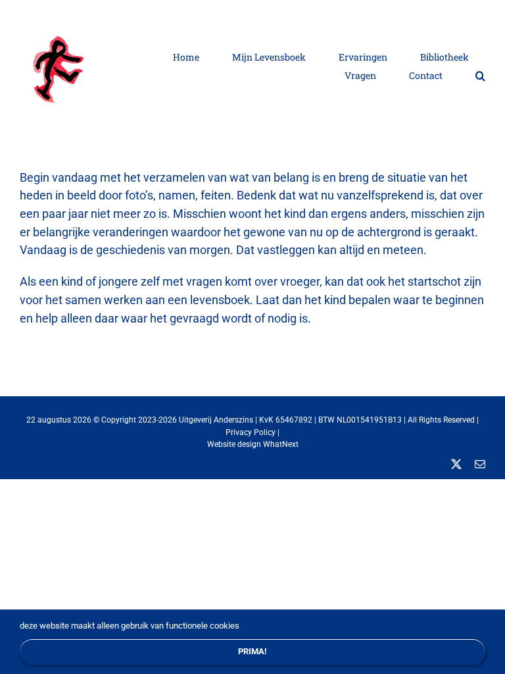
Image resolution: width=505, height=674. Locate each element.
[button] (480, 75)
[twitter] (456, 464)
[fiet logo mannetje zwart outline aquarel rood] (62, 23)
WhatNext (281, 444)
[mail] (480, 464)
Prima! (252, 651)
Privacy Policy (251, 432)
